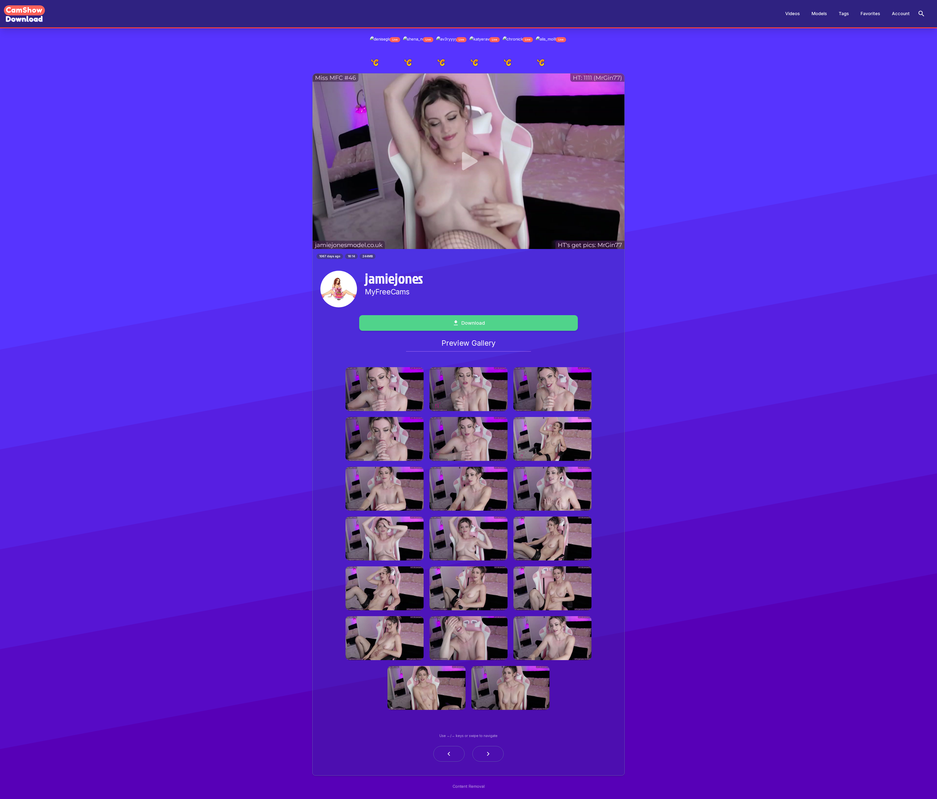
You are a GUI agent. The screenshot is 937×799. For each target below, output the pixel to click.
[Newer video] (488, 755)
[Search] (921, 14)
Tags (844, 13)
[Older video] (449, 755)
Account (901, 13)
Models (819, 13)
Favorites (870, 13)
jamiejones (394, 279)
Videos (792, 13)
